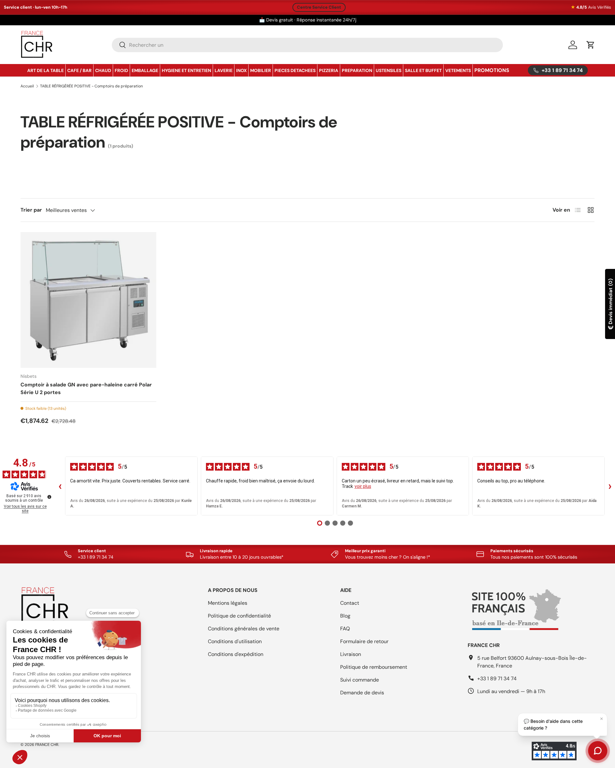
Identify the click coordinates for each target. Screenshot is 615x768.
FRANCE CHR (46, 744)
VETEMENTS (458, 70)
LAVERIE (224, 70)
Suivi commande (359, 679)
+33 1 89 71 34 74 (497, 678)
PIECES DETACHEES (295, 70)
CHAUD (103, 70)
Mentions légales (227, 603)
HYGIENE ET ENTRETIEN (186, 70)
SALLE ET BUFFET (423, 70)
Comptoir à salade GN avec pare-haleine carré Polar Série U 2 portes (86, 388)
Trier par (31, 209)
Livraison (350, 654)
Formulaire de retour (364, 641)
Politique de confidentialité (239, 615)
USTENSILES (388, 70)
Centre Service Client (319, 7)
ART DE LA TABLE (45, 70)
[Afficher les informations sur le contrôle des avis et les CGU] (49, 496)
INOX (241, 70)
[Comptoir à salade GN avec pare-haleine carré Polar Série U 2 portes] (88, 300)
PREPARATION (357, 70)
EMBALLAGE (145, 70)
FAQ (345, 628)
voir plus (363, 486)
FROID (121, 70)
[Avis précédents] (59, 485)
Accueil (27, 86)
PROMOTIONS (491, 70)
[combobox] (307, 45)
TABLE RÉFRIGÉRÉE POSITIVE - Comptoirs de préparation (91, 86)
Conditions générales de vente (243, 628)
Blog (345, 615)
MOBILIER (260, 70)
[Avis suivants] (609, 485)
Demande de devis (362, 692)
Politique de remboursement (373, 667)
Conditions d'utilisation (235, 641)
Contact (349, 603)
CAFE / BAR (79, 70)
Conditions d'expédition (235, 654)
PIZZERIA (328, 70)
